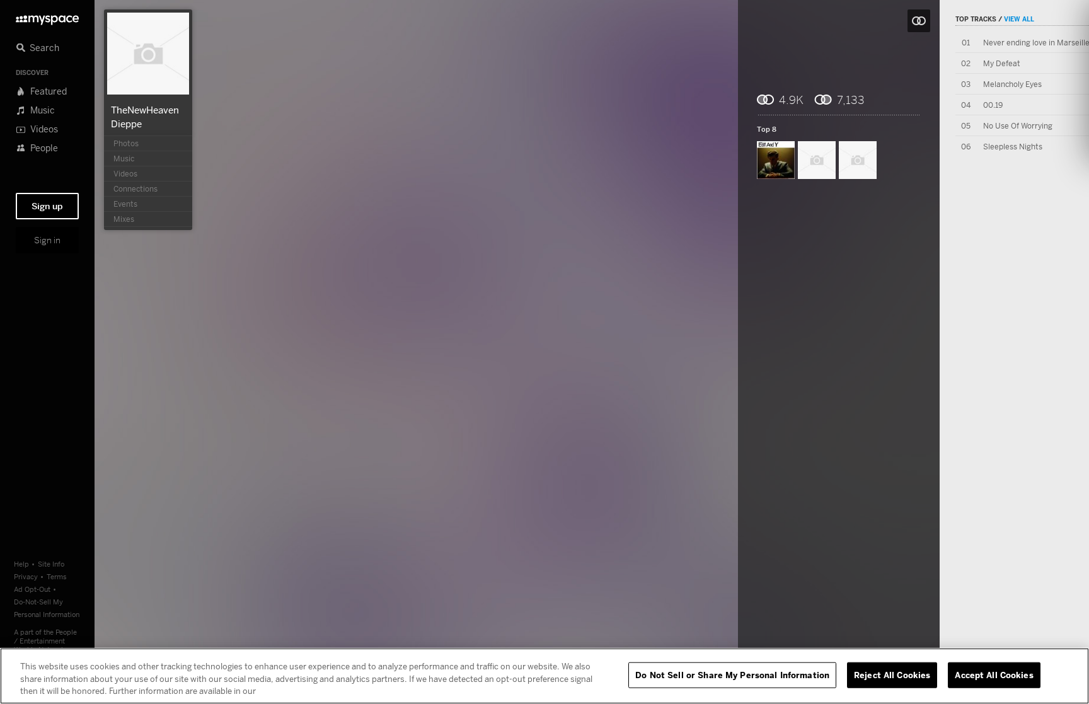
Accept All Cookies (994, 674)
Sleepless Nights (1012, 146)
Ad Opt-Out (32, 589)
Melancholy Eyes (1012, 84)
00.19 (993, 105)
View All (1019, 18)
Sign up (47, 206)
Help (21, 563)
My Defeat (1001, 63)
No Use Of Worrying (1017, 125)
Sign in (47, 240)
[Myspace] (47, 16)
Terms (57, 576)
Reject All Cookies (892, 674)
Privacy (26, 576)
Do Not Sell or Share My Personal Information (732, 674)
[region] (544, 676)
